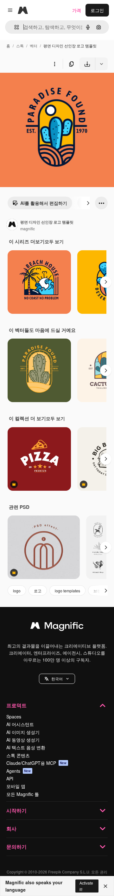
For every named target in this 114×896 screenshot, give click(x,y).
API (9, 778)
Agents (18, 771)
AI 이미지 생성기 (23, 732)
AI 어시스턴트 (20, 724)
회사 (11, 828)
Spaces (13, 716)
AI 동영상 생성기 (23, 740)
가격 (76, 10)
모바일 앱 (15, 786)
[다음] (88, 203)
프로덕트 (16, 705)
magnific (27, 228)
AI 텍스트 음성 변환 (25, 747)
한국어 (57, 678)
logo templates (67, 590)
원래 (36, 85)
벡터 (33, 45)
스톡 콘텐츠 (18, 755)
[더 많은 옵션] (54, 63)
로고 (37, 590)
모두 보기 (54, 241)
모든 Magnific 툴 (22, 794)
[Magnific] (57, 627)
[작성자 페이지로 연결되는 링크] (12, 225)
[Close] (105, 886)
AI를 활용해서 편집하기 (43, 203)
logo (17, 590)
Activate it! (86, 886)
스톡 (20, 45)
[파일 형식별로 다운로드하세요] (101, 63)
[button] (57, 679)
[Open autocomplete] (14, 27)
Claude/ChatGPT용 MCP (36, 763)
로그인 (97, 10)
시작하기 (16, 810)
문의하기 (16, 846)
